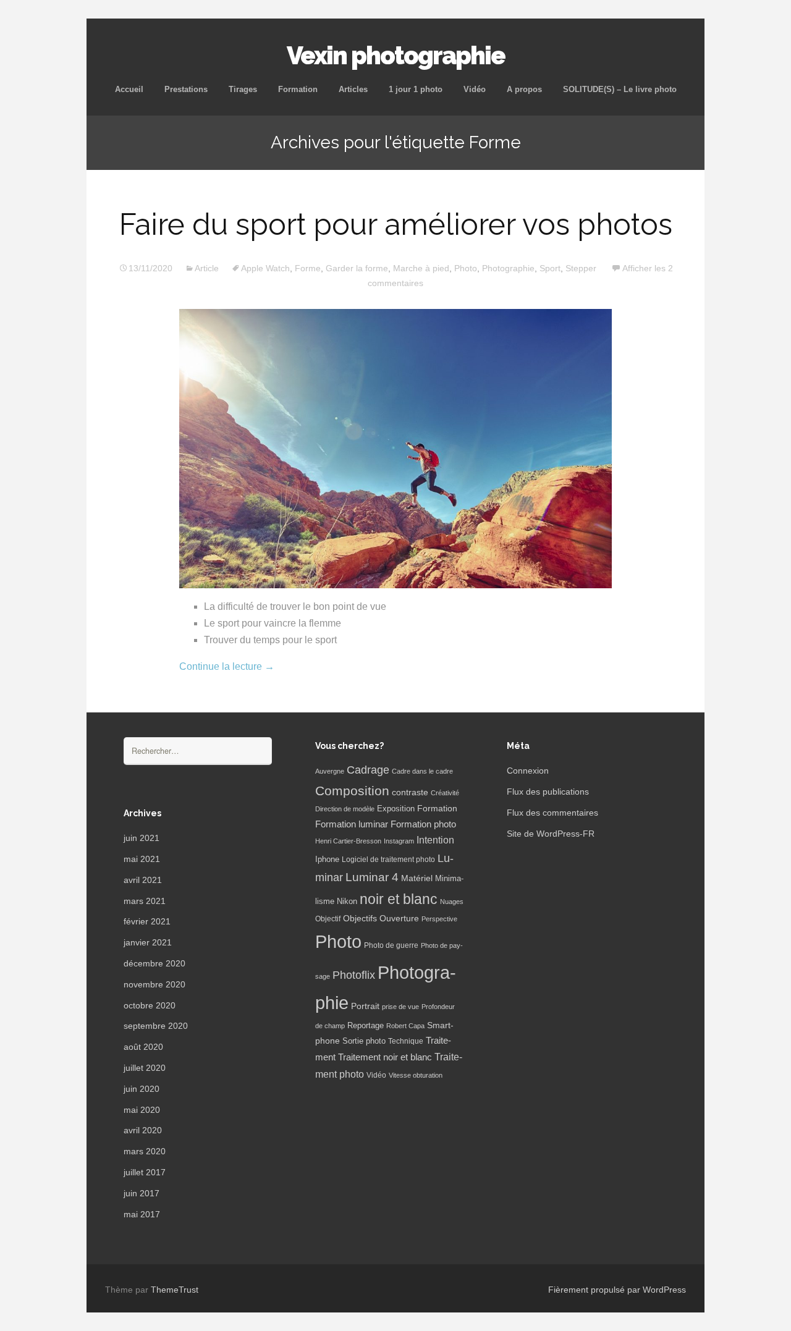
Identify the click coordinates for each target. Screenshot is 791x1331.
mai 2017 (142, 1214)
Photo (465, 268)
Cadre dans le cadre (422, 771)
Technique (405, 1041)
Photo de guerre (391, 945)
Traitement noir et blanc (385, 1057)
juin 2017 (141, 1193)
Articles (353, 89)
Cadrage (368, 770)
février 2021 (147, 921)
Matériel (417, 878)
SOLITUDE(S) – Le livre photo (620, 89)
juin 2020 (141, 1089)
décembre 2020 (154, 963)
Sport (549, 268)
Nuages (451, 901)
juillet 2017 (145, 1172)
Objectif (328, 919)
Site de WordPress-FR (550, 834)
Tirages (243, 89)
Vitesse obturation (415, 1075)
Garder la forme (357, 268)
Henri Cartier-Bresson (348, 841)
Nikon (347, 901)
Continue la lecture (226, 666)
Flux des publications (548, 791)
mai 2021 (142, 859)
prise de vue (400, 1006)
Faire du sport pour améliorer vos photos (395, 224)
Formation (298, 89)
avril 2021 (143, 880)
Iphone (327, 859)
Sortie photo (364, 1041)
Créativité (445, 792)
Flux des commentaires (552, 813)
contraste (410, 792)
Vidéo (474, 89)
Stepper (580, 268)
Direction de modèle (344, 809)
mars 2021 (145, 901)
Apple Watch (265, 268)
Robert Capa (405, 1025)
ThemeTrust (174, 1290)
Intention (435, 840)
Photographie (508, 268)
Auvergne (329, 771)
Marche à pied (421, 268)
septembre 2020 (156, 1026)
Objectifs (360, 918)
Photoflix (353, 975)
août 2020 (143, 1047)
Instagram (399, 841)
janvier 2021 (148, 942)
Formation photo (423, 824)
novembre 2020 (154, 984)
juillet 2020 (145, 1068)
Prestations (186, 89)
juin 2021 (141, 838)
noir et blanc (399, 899)
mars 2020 (145, 1151)
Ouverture (399, 918)
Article (207, 268)
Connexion (528, 770)
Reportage (365, 1025)
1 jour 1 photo (415, 89)
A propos (524, 89)
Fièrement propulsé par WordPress (617, 1290)
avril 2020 (143, 1130)
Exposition (396, 809)
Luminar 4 (372, 877)
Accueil (129, 89)
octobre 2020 (150, 1005)
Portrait (365, 1006)
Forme (308, 268)
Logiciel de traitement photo (388, 859)
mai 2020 (142, 1110)
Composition (352, 791)
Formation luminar (351, 824)
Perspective (439, 919)
